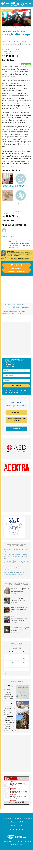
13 (27, 658)
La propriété (18, 819)
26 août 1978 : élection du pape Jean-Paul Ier (16, 549)
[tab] (10, 778)
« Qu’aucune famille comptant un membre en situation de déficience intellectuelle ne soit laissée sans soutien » (16, 563)
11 (20, 658)
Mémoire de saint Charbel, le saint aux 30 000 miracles (19, 608)
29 (9, 669)
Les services (28, 819)
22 (9, 665)
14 (5, 662)
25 (20, 665)
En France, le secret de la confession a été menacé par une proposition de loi (19, 618)
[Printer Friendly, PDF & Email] (26, 64)
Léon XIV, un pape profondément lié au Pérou (9, 688)
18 (20, 662)
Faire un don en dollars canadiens (16, 270)
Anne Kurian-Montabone (12, 51)
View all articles (7, 236)
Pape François (6, 10)
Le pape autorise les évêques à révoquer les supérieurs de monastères (20, 628)
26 (24, 665)
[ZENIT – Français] (9, 4)
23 (13, 665)
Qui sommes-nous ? (6, 819)
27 (27, 665)
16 (13, 662)
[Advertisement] (16, 290)
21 (5, 665)
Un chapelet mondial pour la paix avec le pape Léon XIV (19, 599)
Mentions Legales (10, 822)
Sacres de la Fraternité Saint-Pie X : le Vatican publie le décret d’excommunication (20, 589)
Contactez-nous (16, 825)
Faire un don (16, 265)
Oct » (9, 673)
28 (5, 669)
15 (9, 662)
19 (24, 662)
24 (16, 665)
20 (27, 662)
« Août (5, 673)
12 (24, 658)
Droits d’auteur (22, 822)
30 (13, 669)
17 (16, 662)
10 (16, 658)
